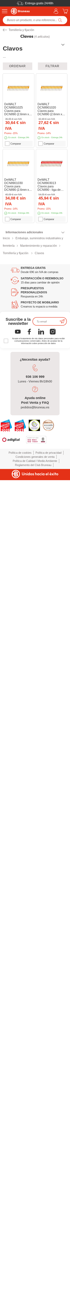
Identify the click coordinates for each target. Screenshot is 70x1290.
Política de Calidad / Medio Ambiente (35, 460)
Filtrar (52, 66)
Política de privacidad (48, 452)
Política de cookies (20, 452)
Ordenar (17, 66)
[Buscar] (60, 20)
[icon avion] (62, 321)
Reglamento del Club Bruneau (33, 465)
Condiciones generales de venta (35, 456)
